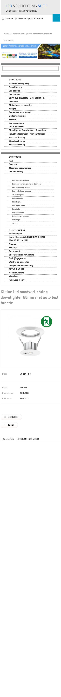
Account (9, 19)
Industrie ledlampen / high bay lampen (27, 134)
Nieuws (12, 244)
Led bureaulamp (16, 123)
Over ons (13, 164)
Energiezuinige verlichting (21, 255)
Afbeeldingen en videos (28, 439)
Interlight (16, 209)
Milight (12, 109)
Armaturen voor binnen (20, 112)
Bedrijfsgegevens (17, 258)
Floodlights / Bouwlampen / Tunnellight (28, 130)
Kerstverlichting (17, 137)
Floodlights (16, 202)
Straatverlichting (17, 141)
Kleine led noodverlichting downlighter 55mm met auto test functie (28, 37)
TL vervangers (18, 195)
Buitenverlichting (17, 116)
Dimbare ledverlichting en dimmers (26, 184)
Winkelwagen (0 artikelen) (30, 19)
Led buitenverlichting (20, 180)
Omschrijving (8, 439)
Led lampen (14, 94)
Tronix (14, 223)
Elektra (12, 119)
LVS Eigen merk (16, 127)
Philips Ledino (18, 213)
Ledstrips (13, 102)
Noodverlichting (16, 273)
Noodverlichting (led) (19, 84)
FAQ (11, 161)
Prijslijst (13, 248)
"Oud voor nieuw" (17, 280)
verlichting (26, 6)
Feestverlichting (17, 145)
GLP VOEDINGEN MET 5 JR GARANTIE (27, 98)
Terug (11, 425)
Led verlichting (16, 171)
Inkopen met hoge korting (21, 265)
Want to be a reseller (19, 262)
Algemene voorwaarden (20, 168)
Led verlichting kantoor (21, 191)
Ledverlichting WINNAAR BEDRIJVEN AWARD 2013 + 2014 (27, 239)
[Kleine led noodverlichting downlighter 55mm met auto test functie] (30, 362)
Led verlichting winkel (21, 187)
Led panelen (14, 91)
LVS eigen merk (18, 205)
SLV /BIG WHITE (16, 269)
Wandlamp (14, 276)
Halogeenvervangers (20, 216)
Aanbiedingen (15, 233)
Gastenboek (14, 251)
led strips (16, 220)
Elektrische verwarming (20, 105)
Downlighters (15, 87)
